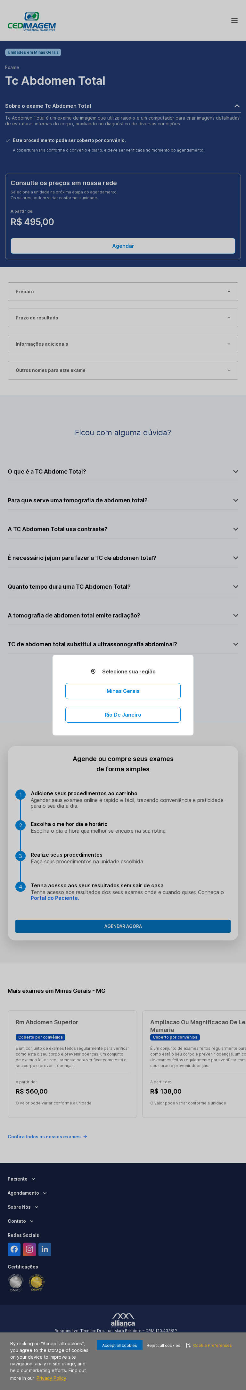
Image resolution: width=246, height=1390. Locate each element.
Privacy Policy (51, 1378)
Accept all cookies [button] (119, 1345)
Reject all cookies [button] (163, 1345)
